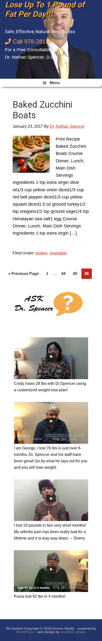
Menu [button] (55, 83)
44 (65, 273)
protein (41, 253)
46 (88, 273)
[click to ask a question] (48, 304)
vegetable (58, 253)
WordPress (25, 632)
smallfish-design (73, 632)
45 (76, 273)
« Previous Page (23, 275)
